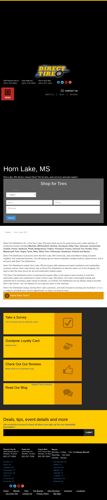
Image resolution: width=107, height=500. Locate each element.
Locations (80, 491)
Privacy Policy (43, 493)
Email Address (9, 427)
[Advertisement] (53, 31)
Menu (8, 97)
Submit (11, 218)
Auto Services (54, 491)
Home (8, 232)
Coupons (68, 491)
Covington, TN (58, 476)
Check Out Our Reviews (23, 364)
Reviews (74, 95)
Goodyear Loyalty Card (22, 341)
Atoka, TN (6, 476)
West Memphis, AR (60, 462)
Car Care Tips (12, 493)
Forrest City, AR (8, 478)
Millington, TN (58, 470)
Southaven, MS (8, 467)
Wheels (16, 491)
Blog (61, 95)
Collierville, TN (58, 473)
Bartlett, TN (57, 464)
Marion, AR (7, 464)
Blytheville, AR (58, 481)
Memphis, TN (7, 462)
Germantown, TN (9, 470)
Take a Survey (15, 317)
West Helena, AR (59, 478)
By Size (15, 190)
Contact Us (71, 91)
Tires (26, 491)
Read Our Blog (16, 387)
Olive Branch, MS (9, 473)
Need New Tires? (20, 295)
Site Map (57, 493)
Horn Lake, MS (59, 467)
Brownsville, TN (8, 481)
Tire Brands (38, 491)
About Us (49, 95)
